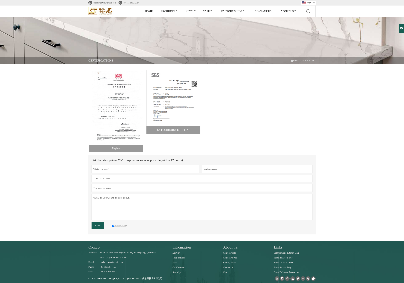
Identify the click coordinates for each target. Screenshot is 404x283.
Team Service (178, 258)
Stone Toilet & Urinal (283, 262)
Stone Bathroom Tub (283, 258)
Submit (98, 225)
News (189, 11)
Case (206, 11)
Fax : (90, 272)
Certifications (178, 267)
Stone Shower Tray (282, 267)
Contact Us (263, 11)
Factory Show (231, 11)
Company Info (229, 253)
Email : (91, 262)
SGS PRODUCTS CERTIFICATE (173, 130)
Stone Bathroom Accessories (286, 272)
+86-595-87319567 (108, 272)
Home (149, 11)
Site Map (176, 272)
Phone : (91, 267)
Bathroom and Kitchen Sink (286, 253)
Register (116, 148)
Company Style (230, 258)
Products (168, 11)
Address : (92, 253)
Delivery (176, 253)
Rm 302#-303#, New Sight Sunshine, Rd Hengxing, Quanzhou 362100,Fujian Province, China (127, 255)
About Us (287, 11)
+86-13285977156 (131, 3)
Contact (94, 247)
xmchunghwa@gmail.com (104, 3)
